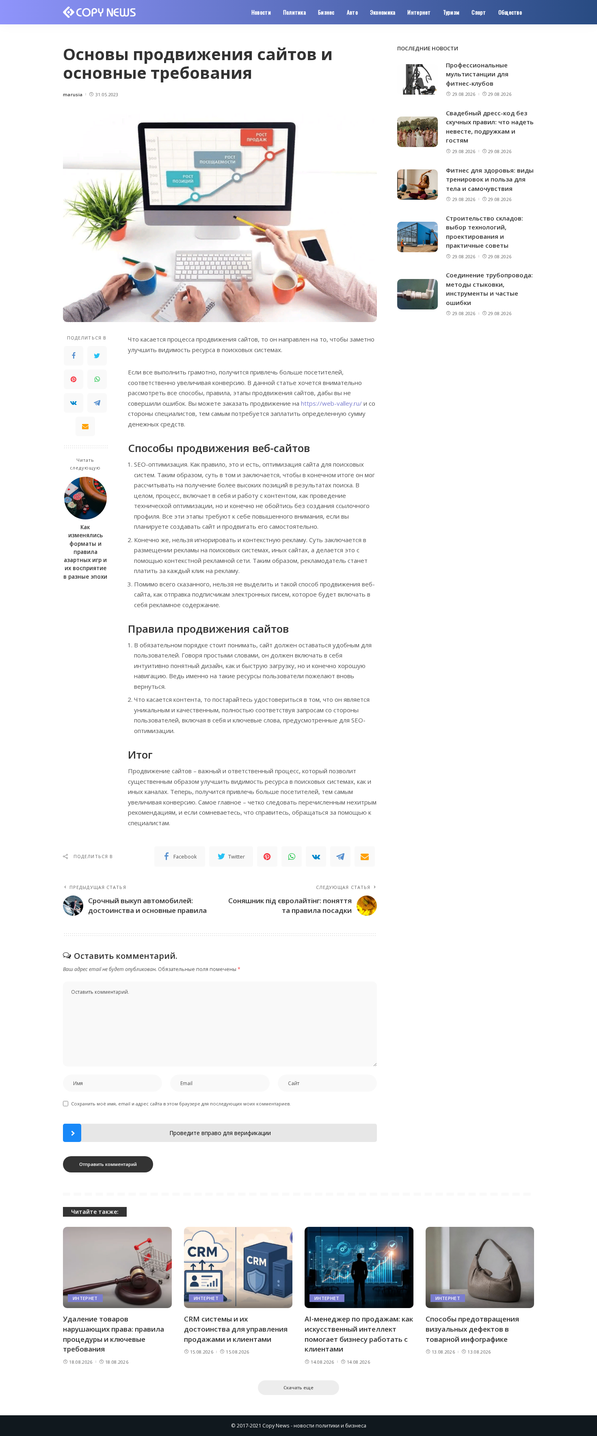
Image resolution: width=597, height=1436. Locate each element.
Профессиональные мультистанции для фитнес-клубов (477, 74)
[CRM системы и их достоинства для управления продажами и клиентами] (238, 1267)
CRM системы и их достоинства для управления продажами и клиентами (236, 1328)
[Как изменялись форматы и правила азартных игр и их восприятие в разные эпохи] (85, 498)
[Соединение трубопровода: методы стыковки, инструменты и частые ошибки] (417, 294)
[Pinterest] (73, 379)
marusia (72, 94)
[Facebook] (73, 355)
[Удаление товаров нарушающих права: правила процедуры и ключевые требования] (117, 1267)
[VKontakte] (73, 403)
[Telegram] (97, 403)
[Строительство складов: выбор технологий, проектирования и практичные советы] (417, 237)
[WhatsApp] (97, 379)
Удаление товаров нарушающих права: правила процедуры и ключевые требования (113, 1334)
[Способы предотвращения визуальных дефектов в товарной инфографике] (480, 1267)
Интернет (85, 1298)
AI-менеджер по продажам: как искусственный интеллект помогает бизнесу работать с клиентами (359, 1334)
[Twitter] (97, 355)
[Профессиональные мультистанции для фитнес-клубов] (417, 79)
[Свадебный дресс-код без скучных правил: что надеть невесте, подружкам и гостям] (417, 132)
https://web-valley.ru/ (331, 403)
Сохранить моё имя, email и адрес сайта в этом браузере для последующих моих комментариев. (181, 1104)
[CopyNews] (99, 12)
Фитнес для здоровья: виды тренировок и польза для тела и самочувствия (490, 179)
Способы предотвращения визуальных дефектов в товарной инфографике (472, 1328)
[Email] (85, 426)
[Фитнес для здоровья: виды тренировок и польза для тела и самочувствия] (417, 184)
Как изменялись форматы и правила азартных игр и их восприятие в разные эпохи (85, 552)
